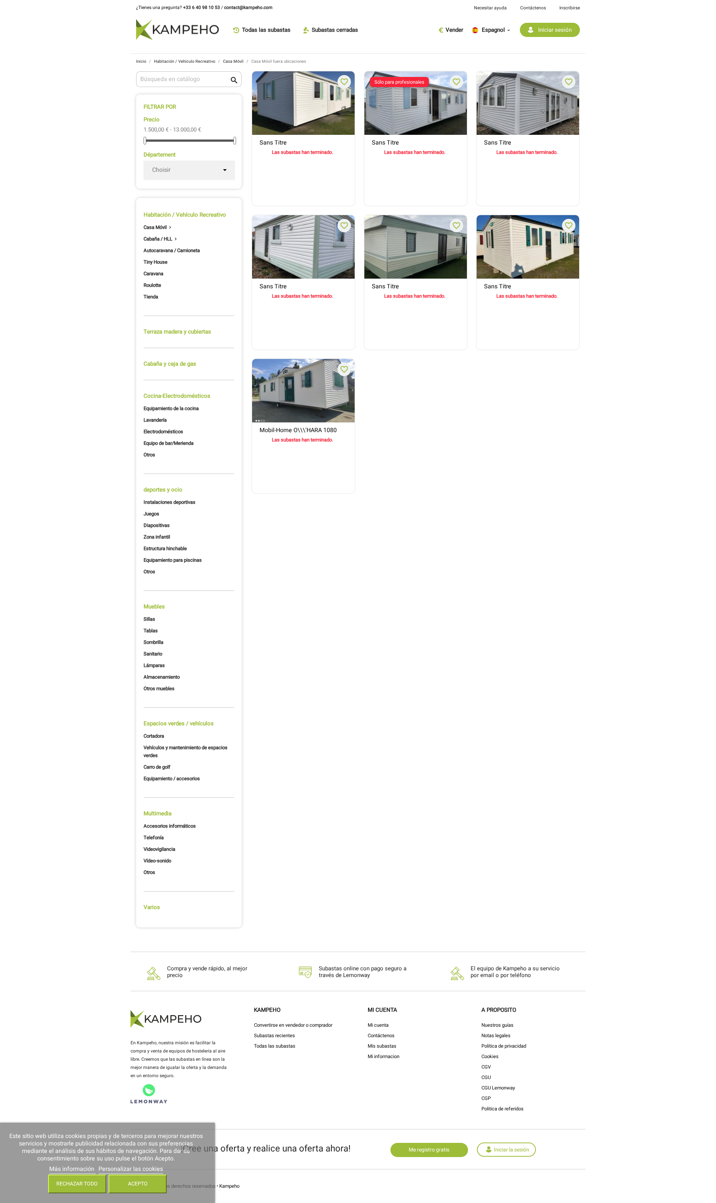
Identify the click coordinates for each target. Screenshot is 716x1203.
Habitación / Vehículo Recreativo (185, 215)
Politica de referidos (502, 1108)
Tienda (151, 296)
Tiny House (155, 262)
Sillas (149, 619)
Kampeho (229, 1186)
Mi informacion (383, 1056)
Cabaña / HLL (158, 238)
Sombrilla (153, 642)
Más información (72, 1169)
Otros (149, 454)
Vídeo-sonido (157, 860)
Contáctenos (533, 7)
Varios (152, 907)
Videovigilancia (159, 849)
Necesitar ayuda (490, 7)
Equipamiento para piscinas (173, 560)
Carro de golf (157, 767)
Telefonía (154, 837)
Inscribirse (569, 7)
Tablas (151, 630)
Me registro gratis (429, 1150)
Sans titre (273, 143)
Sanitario (153, 653)
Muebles (154, 606)
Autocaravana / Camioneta (172, 250)
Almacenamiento (162, 676)
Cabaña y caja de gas (170, 364)
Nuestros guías (497, 1025)
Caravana (153, 273)
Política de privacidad (503, 1045)
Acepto (138, 1184)
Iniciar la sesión (511, 1150)
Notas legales (496, 1035)
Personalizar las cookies (130, 1169)
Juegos (151, 513)
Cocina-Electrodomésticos (177, 396)
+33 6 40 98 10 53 (201, 7)
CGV (486, 1066)
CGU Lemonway (498, 1087)
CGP (486, 1098)
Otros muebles (159, 688)
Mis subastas (382, 1045)
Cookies (490, 1056)
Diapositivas (157, 525)
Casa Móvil (155, 227)
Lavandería (155, 420)
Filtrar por (160, 107)
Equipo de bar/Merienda (169, 443)
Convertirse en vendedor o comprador (293, 1025)
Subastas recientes (274, 1035)
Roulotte (152, 285)
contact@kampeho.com (248, 7)
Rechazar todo (77, 1184)
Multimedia (158, 813)
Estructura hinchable (165, 548)
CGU (486, 1077)
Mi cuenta (378, 1025)
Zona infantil (157, 536)
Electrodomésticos (163, 431)
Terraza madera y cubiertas (177, 332)
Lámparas (154, 665)
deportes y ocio (163, 490)
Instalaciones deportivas (169, 502)
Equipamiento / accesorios (172, 778)
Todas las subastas (274, 1045)
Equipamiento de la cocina (171, 408)
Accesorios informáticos (170, 826)
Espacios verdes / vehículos (179, 723)
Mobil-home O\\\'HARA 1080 (298, 430)
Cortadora (154, 736)
